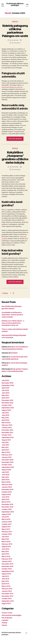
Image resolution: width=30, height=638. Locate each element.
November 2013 (7, 596)
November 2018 (7, 507)
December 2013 (7, 593)
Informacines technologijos (11, 615)
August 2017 (6, 527)
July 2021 (5, 442)
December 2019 (7, 489)
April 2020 (5, 479)
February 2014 (7, 589)
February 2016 (7, 544)
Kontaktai (14, 353)
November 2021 (7, 432)
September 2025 (8, 385)
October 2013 (7, 598)
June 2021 (5, 445)
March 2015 (6, 556)
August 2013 (6, 603)
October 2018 (7, 509)
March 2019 (6, 502)
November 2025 (7, 383)
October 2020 (7, 465)
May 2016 (5, 539)
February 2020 (7, 484)
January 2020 (7, 487)
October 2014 (7, 569)
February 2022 (7, 425)
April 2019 (5, 499)
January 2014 (7, 591)
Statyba (4, 623)
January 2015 (7, 561)
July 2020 (5, 472)
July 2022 (5, 413)
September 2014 (8, 571)
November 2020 (8, 462)
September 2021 (8, 437)
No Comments (16, 43)
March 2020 (6, 482)
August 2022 (6, 410)
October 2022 (7, 405)
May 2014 (5, 581)
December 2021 (7, 430)
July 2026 (5, 380)
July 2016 (5, 536)
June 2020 (6, 474)
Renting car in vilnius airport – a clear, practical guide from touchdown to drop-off (13, 323)
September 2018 (8, 512)
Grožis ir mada (7, 613)
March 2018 (6, 519)
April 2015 (5, 554)
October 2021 (7, 435)
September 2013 (8, 601)
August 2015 (6, 546)
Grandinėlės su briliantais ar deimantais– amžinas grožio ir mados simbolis (12, 315)
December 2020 (8, 460)
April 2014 (5, 584)
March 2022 (6, 422)
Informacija (15, 40)
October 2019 (7, 492)
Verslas (15, 21)
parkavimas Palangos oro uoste (11, 87)
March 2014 (6, 586)
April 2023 (5, 398)
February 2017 (7, 531)
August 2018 (6, 514)
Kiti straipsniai (7, 618)
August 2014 (6, 574)
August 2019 (6, 494)
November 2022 (7, 403)
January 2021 (7, 457)
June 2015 (5, 549)
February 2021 (7, 455)
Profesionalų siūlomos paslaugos (15, 4)
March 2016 (6, 541)
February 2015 (7, 559)
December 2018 (7, 504)
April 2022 (5, 420)
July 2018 (5, 517)
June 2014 (5, 579)
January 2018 (7, 522)
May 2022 (5, 417)
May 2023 (5, 395)
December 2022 (7, 400)
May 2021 (5, 447)
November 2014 (7, 566)
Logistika (5, 620)
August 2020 (6, 470)
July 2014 (5, 576)
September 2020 (8, 467)
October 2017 (7, 524)
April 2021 (5, 450)
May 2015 (5, 551)
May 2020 (5, 477)
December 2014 (7, 564)
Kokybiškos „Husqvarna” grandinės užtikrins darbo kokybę (15, 157)
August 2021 (6, 440)
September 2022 (8, 408)
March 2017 (6, 529)
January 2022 (7, 427)
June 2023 (5, 393)
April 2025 (5, 388)
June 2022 (5, 415)
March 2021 (6, 452)
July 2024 (5, 390)
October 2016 (7, 534)
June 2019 (5, 497)
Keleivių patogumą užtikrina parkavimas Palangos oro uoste (15, 31)
